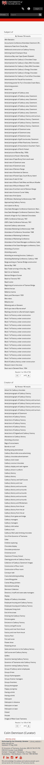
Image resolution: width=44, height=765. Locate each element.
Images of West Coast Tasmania (16, 719)
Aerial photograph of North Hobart (17, 149)
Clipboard (23, 9)
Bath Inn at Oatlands (12, 272)
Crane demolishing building (14, 576)
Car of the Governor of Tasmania (16, 536)
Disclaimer (20, 752)
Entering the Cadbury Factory (15, 616)
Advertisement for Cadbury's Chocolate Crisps (21, 59)
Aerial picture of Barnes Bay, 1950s (16, 152)
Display (7, 596)
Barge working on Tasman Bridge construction (21, 262)
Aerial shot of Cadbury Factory (15, 417)
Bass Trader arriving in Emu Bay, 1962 (17, 269)
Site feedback (16, 754)
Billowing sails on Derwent (14, 305)
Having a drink (10, 692)
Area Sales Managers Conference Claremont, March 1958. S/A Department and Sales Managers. (23, 209)
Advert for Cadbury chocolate (15, 390)
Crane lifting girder (11, 579)
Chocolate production (12, 549)
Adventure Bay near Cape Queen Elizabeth (19, 56)
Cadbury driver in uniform (14, 470)
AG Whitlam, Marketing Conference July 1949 (20, 199)
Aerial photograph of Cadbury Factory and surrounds (23, 400)
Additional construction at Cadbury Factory (20, 49)
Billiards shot (9, 302)
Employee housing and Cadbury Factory (19, 602)
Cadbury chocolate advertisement (16, 456)
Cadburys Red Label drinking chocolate (18, 533)
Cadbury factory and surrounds (16, 486)
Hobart (7, 712)
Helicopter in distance (12, 702)
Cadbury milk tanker (12, 526)
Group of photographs (12, 676)
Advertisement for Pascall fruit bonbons (18, 79)
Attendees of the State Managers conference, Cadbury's (23, 242)
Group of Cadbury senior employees (17, 669)
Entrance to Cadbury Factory (15, 622)
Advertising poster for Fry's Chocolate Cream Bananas (23, 83)
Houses (7, 715)
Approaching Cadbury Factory (15, 202)
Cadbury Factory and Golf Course (16, 480)
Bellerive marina (10, 292)
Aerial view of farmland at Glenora (16, 172)
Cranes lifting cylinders (12, 583)
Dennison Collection (12, 589)
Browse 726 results (24, 36)
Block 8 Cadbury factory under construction (20, 362)
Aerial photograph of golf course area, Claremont (21, 139)
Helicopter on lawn (11, 705)
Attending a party (11, 252)
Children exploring (11, 543)
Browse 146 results (24, 387)
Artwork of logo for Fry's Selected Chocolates (20, 215)
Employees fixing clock (12, 609)
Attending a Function (12, 249)
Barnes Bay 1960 (10, 265)
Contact (4, 752)
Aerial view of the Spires (13, 196)
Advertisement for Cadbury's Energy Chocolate (21, 69)
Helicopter (8, 699)
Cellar (6, 539)
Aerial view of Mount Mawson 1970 (17, 186)
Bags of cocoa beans (12, 443)
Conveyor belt (9, 573)
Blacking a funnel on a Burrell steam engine (19, 312)
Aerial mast (8, 89)
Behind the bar (10, 289)
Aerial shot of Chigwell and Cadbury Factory (20, 433)
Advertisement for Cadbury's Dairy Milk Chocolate (22, 63)
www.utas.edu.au (8, 743)
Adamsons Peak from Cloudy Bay (16, 46)
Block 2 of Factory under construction (18, 315)
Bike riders (8, 298)
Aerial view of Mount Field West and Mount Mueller (22, 182)
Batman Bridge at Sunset (13, 275)
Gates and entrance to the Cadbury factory (19, 649)
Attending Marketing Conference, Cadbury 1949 (21, 259)
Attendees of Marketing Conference (17, 235)
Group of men (9, 672)
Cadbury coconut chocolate (14, 463)
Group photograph (11, 685)
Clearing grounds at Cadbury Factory (17, 559)
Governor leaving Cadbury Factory (17, 659)
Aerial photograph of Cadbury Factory (18, 393)
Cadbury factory (10, 473)
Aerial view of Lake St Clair (14, 179)
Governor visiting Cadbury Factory (17, 666)
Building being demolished (14, 450)
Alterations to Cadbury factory (15, 436)
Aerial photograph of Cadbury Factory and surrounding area (23, 116)
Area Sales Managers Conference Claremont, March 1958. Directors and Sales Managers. (23, 212)
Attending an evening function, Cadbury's (19, 255)
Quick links (29, 9)
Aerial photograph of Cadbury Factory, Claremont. (22, 119)
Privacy (28, 752)
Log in (37, 9)
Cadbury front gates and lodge (15, 516)
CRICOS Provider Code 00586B (12, 750)
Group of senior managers (14, 679)
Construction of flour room (14, 566)
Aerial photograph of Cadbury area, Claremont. (21, 96)
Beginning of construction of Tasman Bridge (20, 285)
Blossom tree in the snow (13, 365)
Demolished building (12, 586)
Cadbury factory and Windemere (16, 503)
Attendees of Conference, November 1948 (19, 232)
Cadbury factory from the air (14, 506)
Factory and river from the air (15, 629)
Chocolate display (11, 546)
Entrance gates (10, 619)
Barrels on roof (10, 446)
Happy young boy (11, 689)
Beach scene (9, 282)
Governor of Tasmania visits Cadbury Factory (20, 662)
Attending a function (12, 440)
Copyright (12, 752)
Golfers (7, 656)
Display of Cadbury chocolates (15, 599)
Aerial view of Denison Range (15, 169)
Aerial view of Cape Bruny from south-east (19, 159)
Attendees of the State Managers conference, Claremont (23, 245)
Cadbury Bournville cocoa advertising (18, 453)
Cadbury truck (10, 529)
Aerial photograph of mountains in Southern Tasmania (23, 146)
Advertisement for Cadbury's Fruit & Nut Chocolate (22, 76)
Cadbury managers (11, 519)
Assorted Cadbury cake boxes (15, 225)
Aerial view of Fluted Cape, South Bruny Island (20, 176)
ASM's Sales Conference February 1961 (18, 222)
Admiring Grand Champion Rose (16, 53)
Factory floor (9, 636)
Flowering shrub (10, 646)
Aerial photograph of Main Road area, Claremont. (22, 142)
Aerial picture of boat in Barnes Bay (17, 156)
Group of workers (11, 682)
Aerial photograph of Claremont (16, 413)
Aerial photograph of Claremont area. (18, 129)
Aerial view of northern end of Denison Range (20, 189)
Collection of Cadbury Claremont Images (19, 563)
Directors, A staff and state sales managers (19, 593)
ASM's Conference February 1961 (16, 219)
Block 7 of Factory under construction (18, 318)
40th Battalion (9, 40)
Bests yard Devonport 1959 (14, 295)
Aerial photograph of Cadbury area (17, 93)
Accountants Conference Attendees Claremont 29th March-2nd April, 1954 (23, 43)
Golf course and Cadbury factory (16, 652)
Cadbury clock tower (12, 460)
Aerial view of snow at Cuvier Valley (17, 192)
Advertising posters (11, 86)
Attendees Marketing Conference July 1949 (19, 229)
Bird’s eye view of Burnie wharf (15, 308)
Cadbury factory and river (13, 483)
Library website (35, 741)
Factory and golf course (13, 626)
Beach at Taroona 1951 (12, 279)
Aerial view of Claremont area (15, 162)
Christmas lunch (10, 553)
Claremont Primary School (14, 556)
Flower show (9, 642)
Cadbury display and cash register (16, 466)
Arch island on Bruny (12, 206)
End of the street (10, 612)
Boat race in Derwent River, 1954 (16, 368)
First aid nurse (9, 639)
